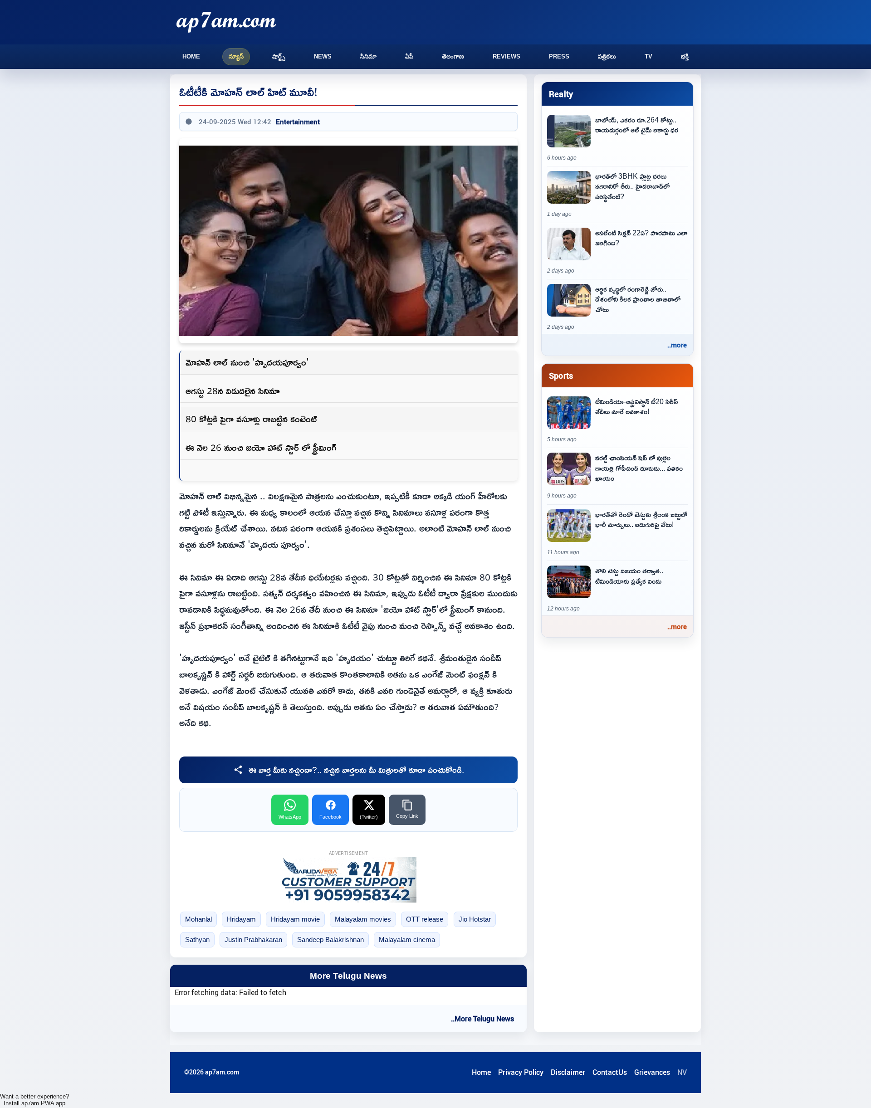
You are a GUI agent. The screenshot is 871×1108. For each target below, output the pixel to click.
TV (648, 56)
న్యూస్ (236, 56)
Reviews (506, 56)
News (323, 56)
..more (677, 344)
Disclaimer (568, 1072)
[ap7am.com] (226, 22)
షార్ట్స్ (278, 56)
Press (559, 56)
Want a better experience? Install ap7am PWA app (34, 1100)
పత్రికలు (607, 56)
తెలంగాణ (453, 56)
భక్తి (685, 56)
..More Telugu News (482, 1019)
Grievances (652, 1072)
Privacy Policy (520, 1072)
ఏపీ (409, 56)
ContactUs (609, 1072)
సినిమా (368, 56)
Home (191, 56)
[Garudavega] (348, 880)
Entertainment (298, 121)
